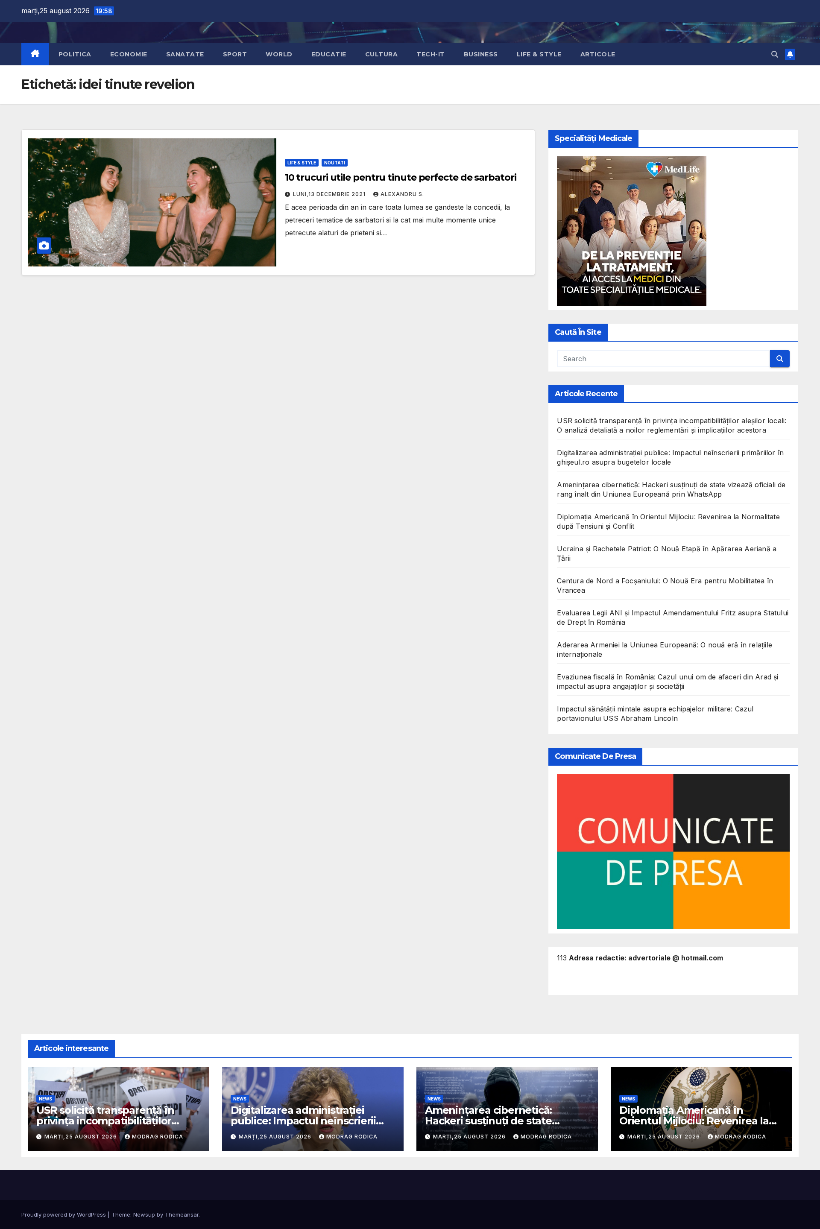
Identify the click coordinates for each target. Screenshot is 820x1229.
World (279, 54)
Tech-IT (430, 54)
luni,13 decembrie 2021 (330, 194)
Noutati (334, 162)
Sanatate (185, 54)
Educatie (328, 54)
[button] (774, 54)
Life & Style (539, 54)
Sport (235, 54)
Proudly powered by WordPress (64, 1214)
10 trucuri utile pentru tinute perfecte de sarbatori (400, 177)
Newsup (144, 1214)
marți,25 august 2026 (81, 1136)
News (45, 1098)
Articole (597, 54)
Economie (128, 54)
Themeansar (182, 1214)
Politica (75, 54)
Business (481, 54)
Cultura (381, 54)
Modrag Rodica (157, 1136)
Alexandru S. (402, 194)
